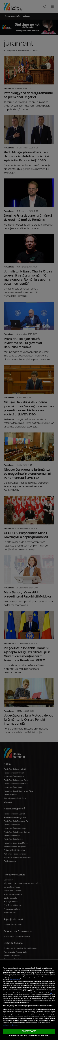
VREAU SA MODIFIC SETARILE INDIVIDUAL (29, 1036)
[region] (29, 999)
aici (51, 993)
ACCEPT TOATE (29, 1031)
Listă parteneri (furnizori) (10, 1025)
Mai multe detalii (15, 979)
